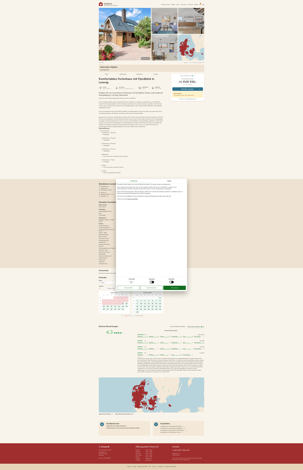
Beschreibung (123, 74)
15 (160, 303)
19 (103, 306)
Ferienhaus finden (165, 4)
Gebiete (196, 4)
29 (115, 309)
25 (126, 306)
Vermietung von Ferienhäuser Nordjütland (171, 428)
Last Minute (190, 4)
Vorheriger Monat (100, 288)
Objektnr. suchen (175, 4)
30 (119, 309)
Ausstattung (139, 74)
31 (122, 309)
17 (122, 303)
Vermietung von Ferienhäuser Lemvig (170, 432)
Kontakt (134, 466)
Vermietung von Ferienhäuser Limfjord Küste (172, 430)
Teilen (186, 62)
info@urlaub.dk (176, 455)
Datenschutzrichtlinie (142, 466)
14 (156, 303)
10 (141, 303)
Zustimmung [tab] (133, 181)
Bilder (106, 74)
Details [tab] (169, 181)
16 (137, 306)
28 (111, 309)
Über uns (154, 466)
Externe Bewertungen (185, 75)
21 (111, 306)
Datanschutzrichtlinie (132, 199)
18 (126, 303)
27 (107, 309)
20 (107, 306)
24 (122, 306)
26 (103, 309)
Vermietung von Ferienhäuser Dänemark (171, 426)
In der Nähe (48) (104, 70)
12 (148, 303)
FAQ (150, 466)
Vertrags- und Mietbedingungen (187, 99)
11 (145, 303)
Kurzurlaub (183, 4)
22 (115, 306)
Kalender (156, 74)
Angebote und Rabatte (170, 466)
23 (119, 306)
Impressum (161, 466)
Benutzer (203, 4)
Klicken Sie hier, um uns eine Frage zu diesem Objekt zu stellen (123, 428)
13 (152, 303)
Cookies (129, 466)
